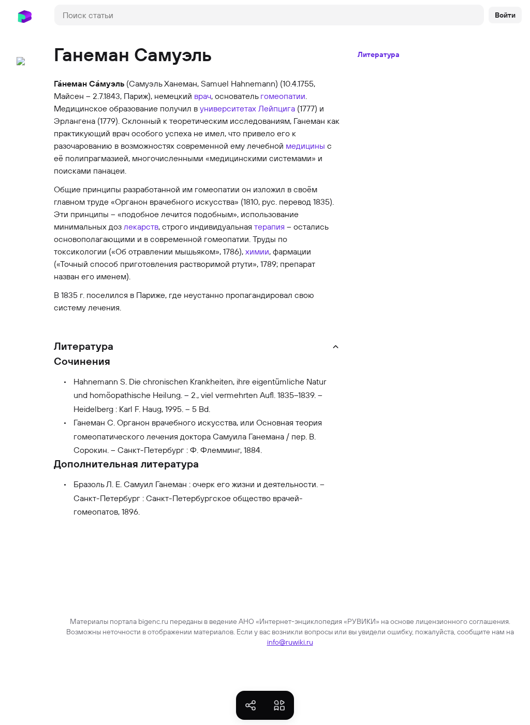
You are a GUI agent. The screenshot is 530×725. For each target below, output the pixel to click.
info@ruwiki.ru (290, 642)
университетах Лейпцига (247, 108)
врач (202, 96)
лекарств (141, 226)
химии (257, 251)
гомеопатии (282, 96)
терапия (269, 226)
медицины (305, 145)
